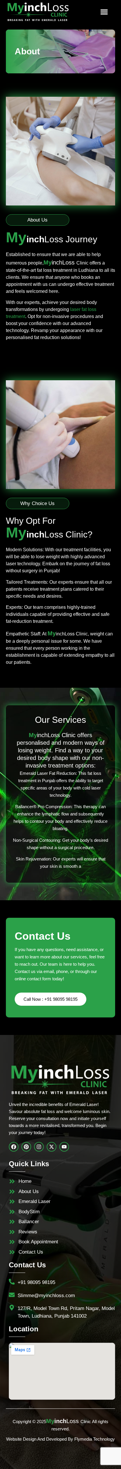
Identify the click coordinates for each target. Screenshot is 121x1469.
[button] (104, 12)
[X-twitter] (51, 1147)
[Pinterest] (26, 1147)
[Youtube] (64, 1147)
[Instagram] (39, 1147)
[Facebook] (14, 1147)
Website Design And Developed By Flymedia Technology (60, 1439)
